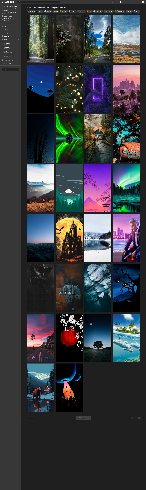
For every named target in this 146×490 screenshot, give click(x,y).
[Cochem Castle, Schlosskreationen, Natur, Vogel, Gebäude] (69, 238)
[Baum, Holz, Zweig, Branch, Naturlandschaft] (40, 138)
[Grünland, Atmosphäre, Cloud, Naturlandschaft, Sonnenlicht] (40, 238)
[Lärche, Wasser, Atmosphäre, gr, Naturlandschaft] (126, 188)
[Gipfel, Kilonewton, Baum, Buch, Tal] (40, 188)
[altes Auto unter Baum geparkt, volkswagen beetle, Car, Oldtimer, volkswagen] (126, 138)
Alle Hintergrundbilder (10, 6)
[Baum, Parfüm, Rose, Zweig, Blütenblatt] (69, 338)
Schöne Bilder (8, 16)
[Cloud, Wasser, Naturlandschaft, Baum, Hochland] (126, 39)
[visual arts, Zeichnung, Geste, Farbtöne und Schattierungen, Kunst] (40, 288)
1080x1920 (7, 51)
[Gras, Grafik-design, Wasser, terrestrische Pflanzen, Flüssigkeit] (69, 138)
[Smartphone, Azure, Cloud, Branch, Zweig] (126, 288)
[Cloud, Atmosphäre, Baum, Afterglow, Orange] (40, 338)
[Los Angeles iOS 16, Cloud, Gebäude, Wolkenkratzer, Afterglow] (126, 89)
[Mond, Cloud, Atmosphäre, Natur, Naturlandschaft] (97, 338)
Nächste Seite (82, 418)
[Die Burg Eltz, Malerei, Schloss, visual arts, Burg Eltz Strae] (69, 288)
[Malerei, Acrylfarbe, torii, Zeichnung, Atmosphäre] (97, 188)
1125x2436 (7, 47)
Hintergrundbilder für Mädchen (10, 19)
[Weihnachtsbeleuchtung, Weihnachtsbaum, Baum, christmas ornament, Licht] (69, 89)
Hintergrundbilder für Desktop (10, 13)
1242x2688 (7, 43)
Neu (5, 26)
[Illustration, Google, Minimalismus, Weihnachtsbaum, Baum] (69, 188)
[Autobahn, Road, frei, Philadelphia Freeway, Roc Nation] (97, 39)
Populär (6, 29)
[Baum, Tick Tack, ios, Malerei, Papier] (97, 138)
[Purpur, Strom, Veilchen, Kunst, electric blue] (97, 89)
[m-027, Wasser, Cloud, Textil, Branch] (97, 288)
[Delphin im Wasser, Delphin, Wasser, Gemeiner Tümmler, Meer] (126, 338)
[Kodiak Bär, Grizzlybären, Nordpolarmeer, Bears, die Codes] (40, 388)
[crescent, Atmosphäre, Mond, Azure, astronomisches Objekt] (40, 89)
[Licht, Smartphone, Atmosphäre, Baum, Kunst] (69, 388)
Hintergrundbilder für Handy (10, 9)
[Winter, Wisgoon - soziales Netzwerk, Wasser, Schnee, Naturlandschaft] (97, 238)
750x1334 (6, 55)
